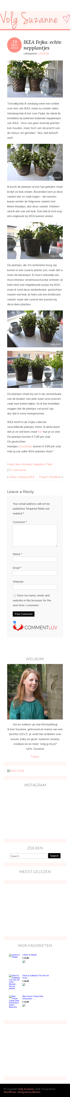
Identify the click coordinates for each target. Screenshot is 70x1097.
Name (17, 554)
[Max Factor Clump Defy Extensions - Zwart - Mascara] (15, 1001)
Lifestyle (43, 53)
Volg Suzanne (26, 1088)
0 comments (18, 470)
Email (17, 568)
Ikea (17, 464)
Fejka (10, 464)
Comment (20, 522)
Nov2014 (14, 46)
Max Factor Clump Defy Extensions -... (32, 997)
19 (14, 41)
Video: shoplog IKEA (21, 477)
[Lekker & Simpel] (15, 960)
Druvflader (25, 446)
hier (40, 431)
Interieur (27, 464)
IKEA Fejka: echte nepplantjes (42, 45)
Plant (49, 464)
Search (54, 855)
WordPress (10, 1091)
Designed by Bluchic (29, 1091)
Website (18, 581)
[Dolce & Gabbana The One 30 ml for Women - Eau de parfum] (15, 981)
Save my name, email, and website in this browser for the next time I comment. (32, 600)
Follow (35, 756)
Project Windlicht (50, 477)
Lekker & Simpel (29, 955)
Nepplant (39, 464)
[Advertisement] (29, 909)
